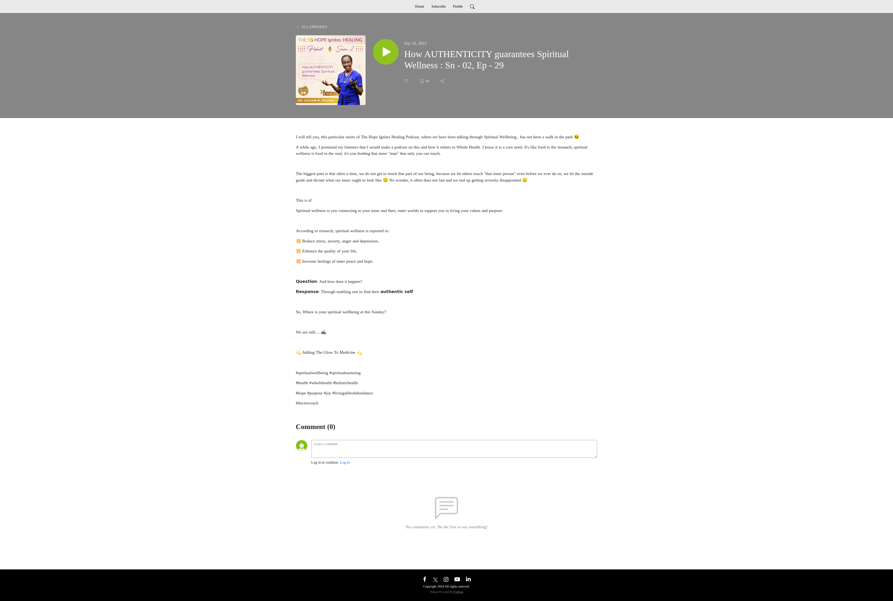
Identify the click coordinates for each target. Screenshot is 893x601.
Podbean (458, 592)
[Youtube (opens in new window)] (457, 579)
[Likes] (406, 81)
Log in (345, 462)
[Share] (443, 81)
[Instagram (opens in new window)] (446, 579)
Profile (458, 6)
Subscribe (438, 6)
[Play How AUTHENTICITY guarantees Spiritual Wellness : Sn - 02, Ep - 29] (386, 52)
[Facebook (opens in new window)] (424, 579)
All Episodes (314, 27)
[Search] (472, 6)
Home (419, 6)
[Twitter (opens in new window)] (435, 579)
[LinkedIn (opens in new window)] (468, 579)
